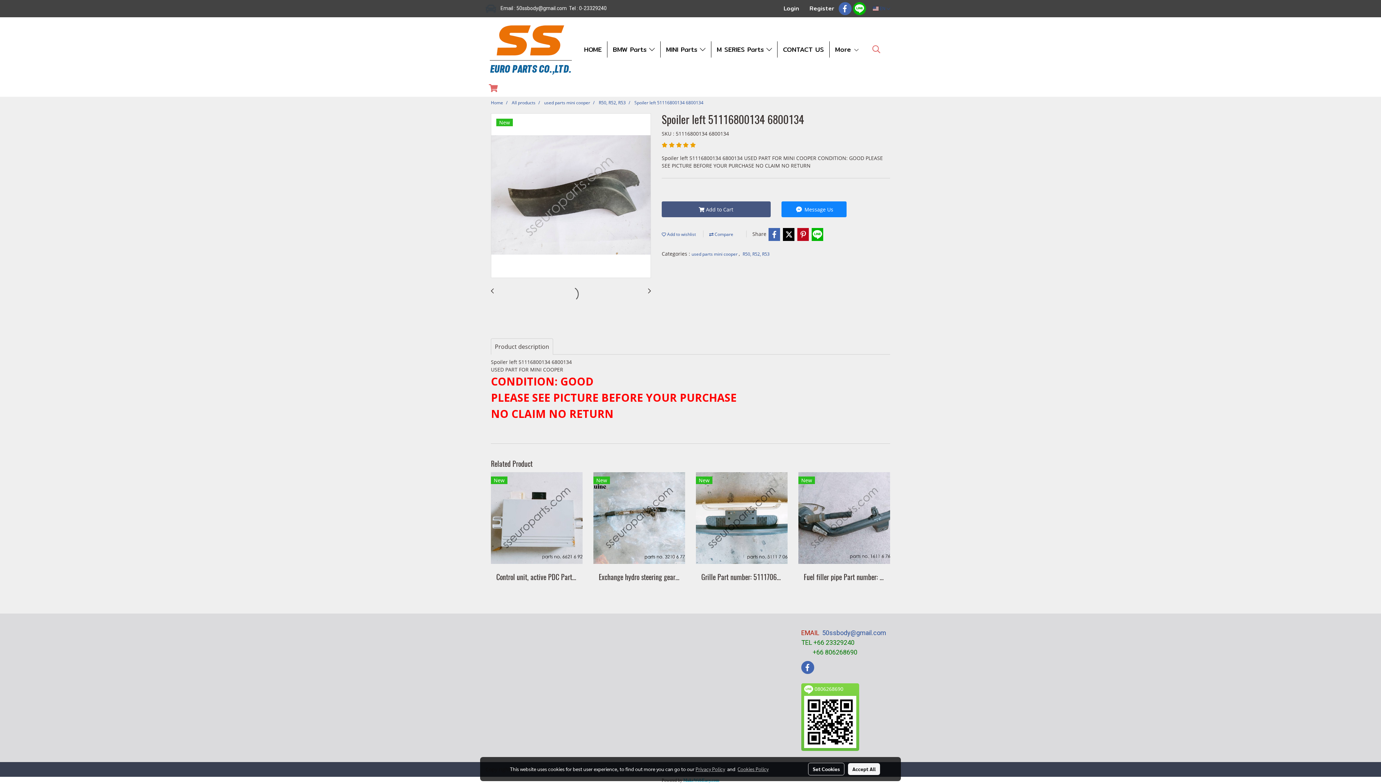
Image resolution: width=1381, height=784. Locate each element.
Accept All (864, 769)
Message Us (818, 209)
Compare (723, 234)
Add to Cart (719, 209)
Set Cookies (826, 769)
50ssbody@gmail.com (854, 633)
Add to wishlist (681, 234)
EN (883, 8)
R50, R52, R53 (756, 254)
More (844, 49)
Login (791, 8)
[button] (876, 49)
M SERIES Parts (741, 49)
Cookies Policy (753, 769)
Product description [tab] (522, 347)
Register (822, 8)
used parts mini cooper (715, 254)
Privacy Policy (710, 769)
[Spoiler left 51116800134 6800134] (571, 196)
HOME (593, 49)
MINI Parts (683, 49)
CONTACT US (803, 49)
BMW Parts (631, 49)
